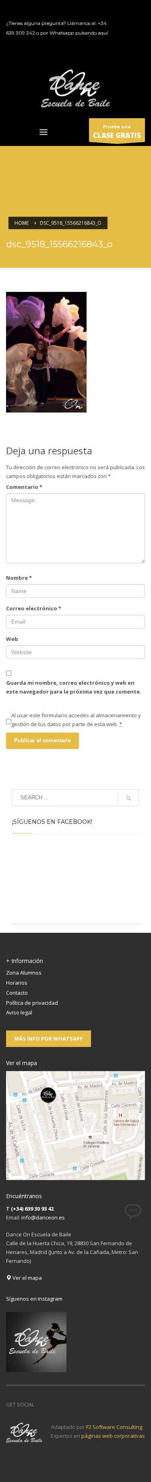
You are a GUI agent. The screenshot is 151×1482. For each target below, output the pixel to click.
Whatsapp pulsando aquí (79, 33)
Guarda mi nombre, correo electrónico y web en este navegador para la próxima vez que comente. (73, 687)
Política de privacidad (32, 1002)
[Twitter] (127, 22)
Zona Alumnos (23, 972)
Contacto (17, 992)
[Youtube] (127, 34)
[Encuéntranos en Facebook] (40, 1404)
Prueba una (117, 131)
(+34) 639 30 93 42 (32, 1208)
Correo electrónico (33, 608)
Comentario (24, 487)
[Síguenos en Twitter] (52, 1404)
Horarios (16, 982)
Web (12, 638)
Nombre (19, 577)
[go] (128, 798)
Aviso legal (19, 1012)
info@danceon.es (43, 1217)
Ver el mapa (26, 1277)
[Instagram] (127, 46)
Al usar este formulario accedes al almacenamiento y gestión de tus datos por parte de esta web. (76, 720)
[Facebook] (127, 10)
